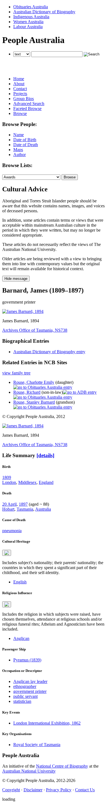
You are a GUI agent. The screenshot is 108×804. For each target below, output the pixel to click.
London (9, 482)
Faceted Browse (27, 108)
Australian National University (29, 771)
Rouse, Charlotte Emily (33, 382)
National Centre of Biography (62, 766)
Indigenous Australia (31, 16)
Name (18, 134)
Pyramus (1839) (27, 660)
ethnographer (24, 686)
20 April (9, 504)
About (18, 83)
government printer (30, 691)
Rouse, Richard (26, 392)
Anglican (21, 638)
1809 (6, 477)
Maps (18, 149)
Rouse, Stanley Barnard (34, 402)
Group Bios (23, 98)
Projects (20, 93)
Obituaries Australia (30, 6)
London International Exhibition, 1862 (47, 723)
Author (19, 154)
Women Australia (28, 21)
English (20, 582)
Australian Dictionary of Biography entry (49, 351)
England (46, 482)
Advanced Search (28, 103)
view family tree (16, 373)
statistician (22, 701)
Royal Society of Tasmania (36, 744)
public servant (25, 696)
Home (18, 78)
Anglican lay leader (30, 681)
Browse (20, 113)
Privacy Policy (58, 789)
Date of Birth (24, 139)
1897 (23, 504)
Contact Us (85, 789)
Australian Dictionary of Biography (44, 11)
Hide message (15, 279)
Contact (20, 88)
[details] (45, 455)
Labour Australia (28, 26)
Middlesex (27, 482)
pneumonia (12, 530)
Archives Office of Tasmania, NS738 (34, 330)
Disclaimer (33, 789)
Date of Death (25, 144)
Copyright (11, 789)
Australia (43, 509)
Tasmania (25, 509)
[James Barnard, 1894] (22, 311)
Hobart (8, 509)
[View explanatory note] (6, 553)
